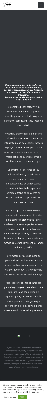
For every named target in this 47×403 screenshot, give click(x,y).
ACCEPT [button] (22, 397)
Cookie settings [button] (10, 397)
